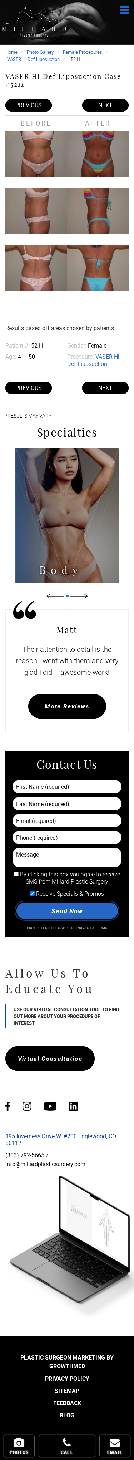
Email (115, 1452)
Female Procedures (82, 52)
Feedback (67, 1403)
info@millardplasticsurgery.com (45, 1164)
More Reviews (67, 706)
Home (11, 52)
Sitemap (67, 1391)
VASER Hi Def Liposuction (33, 59)
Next (105, 105)
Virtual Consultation (50, 1058)
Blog (67, 1415)
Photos (19, 1452)
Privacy (84, 928)
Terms (100, 928)
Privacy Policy (67, 1379)
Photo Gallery (40, 52)
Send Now (67, 910)
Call (67, 1452)
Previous (28, 105)
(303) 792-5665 (24, 1155)
